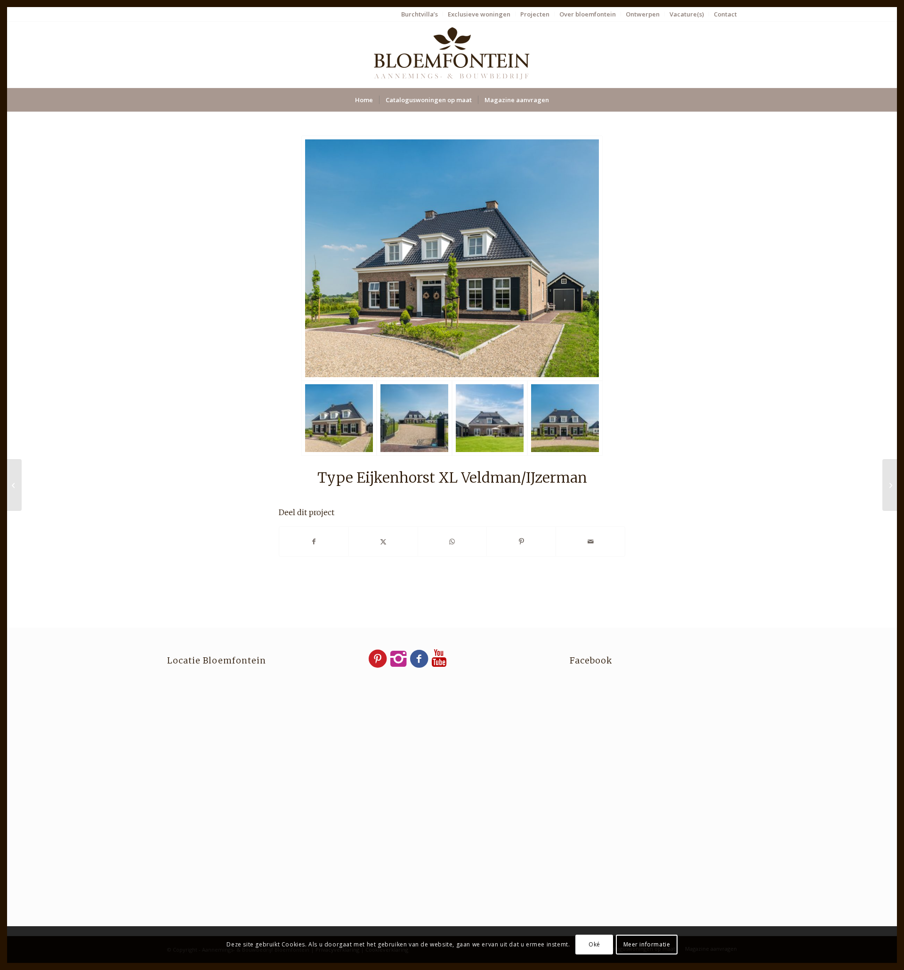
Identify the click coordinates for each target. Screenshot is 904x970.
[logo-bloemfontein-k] (452, 55)
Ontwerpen (643, 14)
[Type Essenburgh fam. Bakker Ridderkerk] (889, 485)
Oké (594, 944)
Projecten (534, 14)
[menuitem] (419, 14)
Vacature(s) (687, 14)
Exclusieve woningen (479, 14)
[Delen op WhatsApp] (452, 541)
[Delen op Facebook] (313, 541)
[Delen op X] (383, 541)
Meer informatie (646, 944)
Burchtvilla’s (419, 14)
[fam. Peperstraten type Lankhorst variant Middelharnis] (14, 485)
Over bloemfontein (587, 14)
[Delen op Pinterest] (521, 541)
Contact (725, 14)
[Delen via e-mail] (590, 541)
